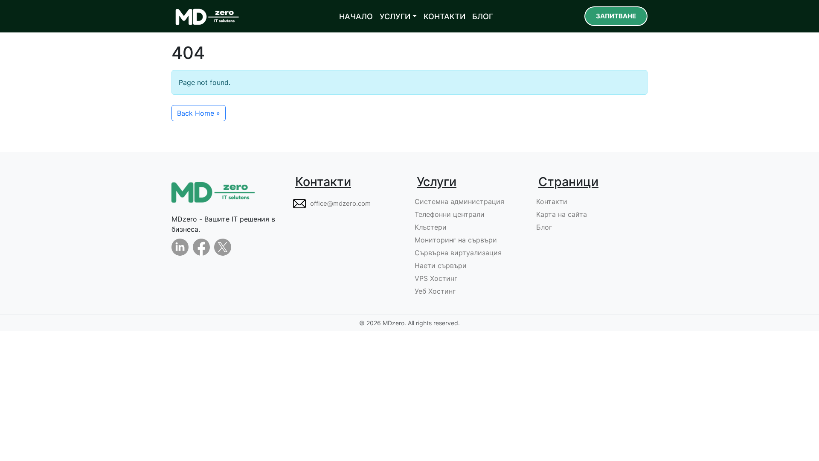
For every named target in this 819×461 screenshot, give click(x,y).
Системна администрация (459, 201)
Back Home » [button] (198, 113)
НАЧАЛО (356, 16)
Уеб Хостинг (435, 291)
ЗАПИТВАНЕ (616, 16)
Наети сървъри (441, 265)
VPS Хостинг (436, 278)
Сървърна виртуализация (458, 252)
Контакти (551, 201)
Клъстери (431, 227)
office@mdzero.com (340, 203)
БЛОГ (482, 16)
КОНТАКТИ (444, 16)
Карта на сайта (561, 214)
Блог (544, 227)
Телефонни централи (450, 214)
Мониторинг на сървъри (456, 240)
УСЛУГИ (395, 16)
